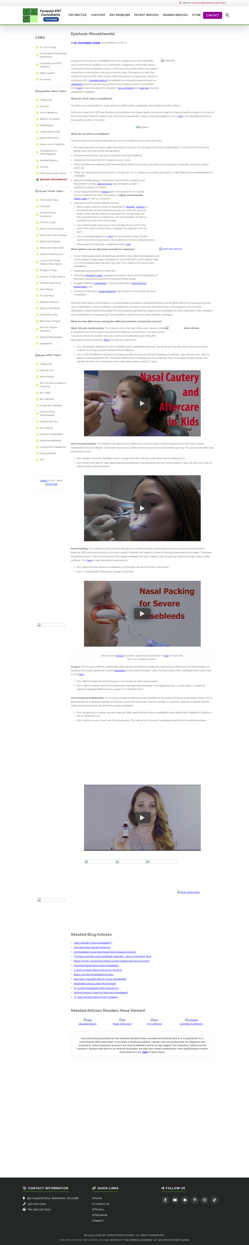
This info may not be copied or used (84, 1240)
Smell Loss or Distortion (52, 144)
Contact (212, 15)
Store (196, 15)
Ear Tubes (45, 392)
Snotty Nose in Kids (50, 131)
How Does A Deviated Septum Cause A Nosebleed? (100, 979)
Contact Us (101, 1204)
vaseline (140, 206)
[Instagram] (204, 1200)
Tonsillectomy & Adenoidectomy (48, 152)
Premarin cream (94, 275)
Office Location (47, 73)
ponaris (106, 191)
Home (98, 1198)
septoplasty (77, 84)
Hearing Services (175, 15)
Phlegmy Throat (48, 270)
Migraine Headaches (50, 440)
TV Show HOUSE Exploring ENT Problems (96, 997)
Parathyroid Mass (49, 302)
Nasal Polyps (47, 125)
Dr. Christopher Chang (87, 42)
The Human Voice (49, 199)
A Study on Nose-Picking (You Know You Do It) (98, 970)
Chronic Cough (48, 222)
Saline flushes (104, 183)
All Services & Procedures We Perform (53, 55)
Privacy (99, 1209)
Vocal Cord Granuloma (52, 228)
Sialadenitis (46, 343)
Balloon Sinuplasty (50, 119)
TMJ (42, 459)
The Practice (77, 15)
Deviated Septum (49, 160)
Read (106, 339)
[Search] (227, 15)
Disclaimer (101, 1215)
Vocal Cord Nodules (50, 241)
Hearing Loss (47, 370)
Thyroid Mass (47, 295)
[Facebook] (165, 1200)
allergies (144, 88)
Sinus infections (126, 88)
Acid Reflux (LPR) (48, 314)
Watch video (80, 198)
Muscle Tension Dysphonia (48, 214)
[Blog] (185, 1200)
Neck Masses (47, 289)
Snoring (44, 166)
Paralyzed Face (48, 453)
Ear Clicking (46, 428)
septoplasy (120, 670)
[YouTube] (175, 1200)
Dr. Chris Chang (48, 47)
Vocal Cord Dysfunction (52, 247)
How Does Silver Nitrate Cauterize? (92, 947)
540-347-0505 (37, 1204)
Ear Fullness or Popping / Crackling (53, 385)
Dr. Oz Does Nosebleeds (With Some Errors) (96, 988)
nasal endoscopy (107, 291)
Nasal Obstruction (49, 138)
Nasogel (130, 206)
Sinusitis (44, 106)
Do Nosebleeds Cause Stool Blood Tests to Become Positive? (105, 952)
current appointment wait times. (209, 3)
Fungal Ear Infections (51, 405)
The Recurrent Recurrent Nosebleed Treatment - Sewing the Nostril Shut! (112, 956)
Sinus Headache (48, 112)
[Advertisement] (51, 553)
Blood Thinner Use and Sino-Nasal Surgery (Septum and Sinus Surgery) (112, 961)
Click (166, 655)
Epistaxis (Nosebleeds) (53, 179)
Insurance (45, 79)
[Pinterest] (195, 1200)
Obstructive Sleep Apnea (53, 173)
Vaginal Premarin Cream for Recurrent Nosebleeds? (101, 992)
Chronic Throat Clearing (52, 276)
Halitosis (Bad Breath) (51, 337)
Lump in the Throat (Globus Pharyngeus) (51, 262)
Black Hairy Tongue (50, 321)
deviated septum (98, 80)
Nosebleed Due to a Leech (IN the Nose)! (95, 983)
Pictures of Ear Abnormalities (47, 413)
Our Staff (98, 15)
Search (98, 1220)
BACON (120, 655)
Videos (43, 480)
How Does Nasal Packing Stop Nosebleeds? (96, 965)
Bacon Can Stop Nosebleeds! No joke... (94, 974)
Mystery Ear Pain (49, 421)
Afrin (180, 116)
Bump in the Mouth (50, 308)
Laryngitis (45, 206)
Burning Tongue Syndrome (48, 329)
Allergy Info (46, 100)
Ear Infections (47, 399)
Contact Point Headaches (53, 447)
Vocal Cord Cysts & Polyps (53, 235)
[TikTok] (214, 1200)
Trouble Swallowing (50, 282)
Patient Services (146, 15)
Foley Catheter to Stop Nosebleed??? (93, 942)
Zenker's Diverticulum (51, 254)
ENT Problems (120, 15)
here (79, 88)
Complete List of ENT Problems (51, 65)
